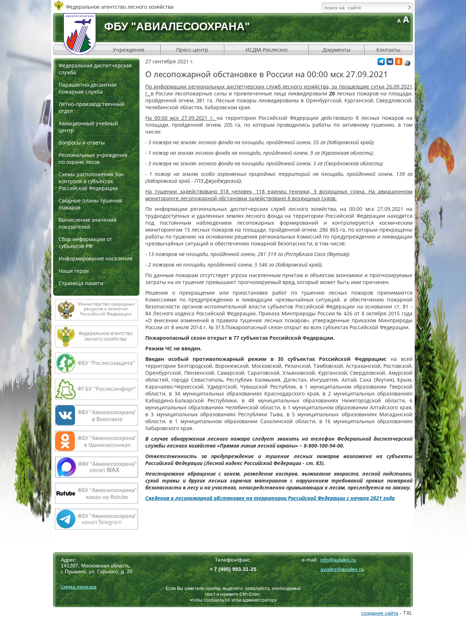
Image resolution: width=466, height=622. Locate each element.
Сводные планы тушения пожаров (90, 204)
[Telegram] (381, 63)
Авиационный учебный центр (88, 127)
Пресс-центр (192, 49)
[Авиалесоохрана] (79, 34)
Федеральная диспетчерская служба (95, 69)
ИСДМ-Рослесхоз (266, 49)
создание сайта (379, 613)
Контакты (388, 49)
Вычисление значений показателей (87, 223)
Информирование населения (96, 258)
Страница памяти (81, 283)
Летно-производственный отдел (92, 107)
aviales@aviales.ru (342, 569)
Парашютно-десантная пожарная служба (88, 88)
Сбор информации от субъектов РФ (85, 242)
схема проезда (78, 587)
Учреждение (129, 49)
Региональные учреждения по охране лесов (93, 158)
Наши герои (74, 270)
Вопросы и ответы (82, 142)
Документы (337, 49)
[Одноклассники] (398, 63)
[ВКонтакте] (390, 63)
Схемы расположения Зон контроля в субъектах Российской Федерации (91, 181)
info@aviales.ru (338, 560)
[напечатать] (407, 63)
